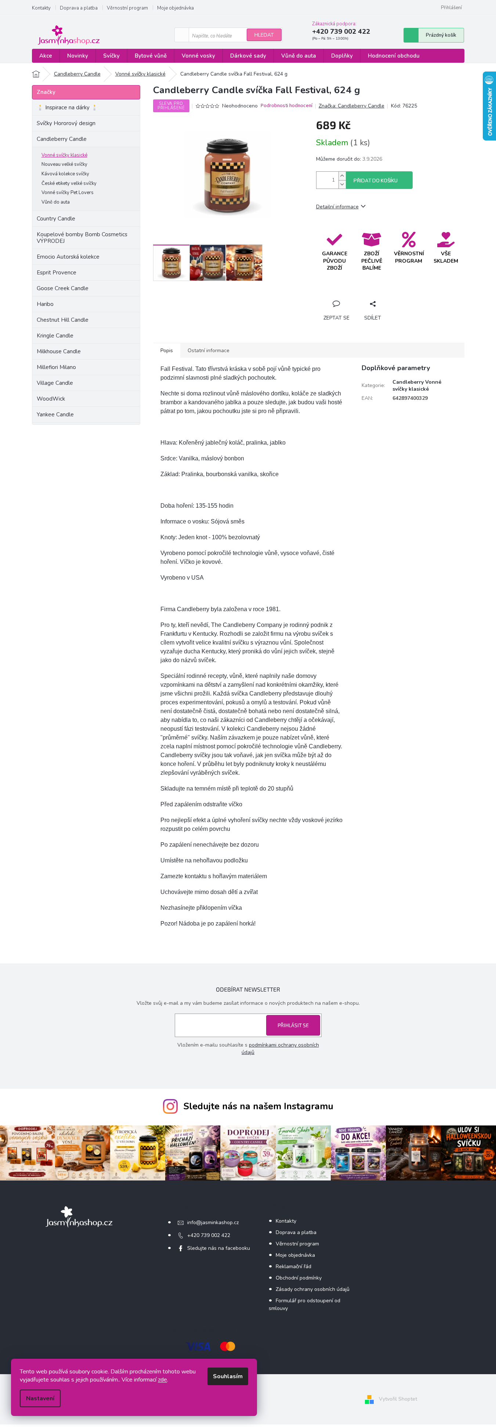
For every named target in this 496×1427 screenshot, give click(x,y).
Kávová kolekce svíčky (65, 174)
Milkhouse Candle (59, 351)
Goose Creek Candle (62, 288)
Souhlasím (228, 1376)
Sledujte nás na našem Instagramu (258, 1106)
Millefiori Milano (56, 367)
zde (162, 1380)
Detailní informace (337, 206)
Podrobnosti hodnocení (286, 105)
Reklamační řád (293, 1266)
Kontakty (41, 8)
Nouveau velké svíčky (64, 164)
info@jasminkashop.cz (213, 1222)
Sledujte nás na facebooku (218, 1248)
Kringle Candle (55, 335)
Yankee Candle (55, 414)
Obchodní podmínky (299, 1277)
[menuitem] (45, 56)
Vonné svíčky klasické (64, 155)
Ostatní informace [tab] (208, 350)
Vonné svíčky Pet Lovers (67, 192)
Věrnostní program (127, 8)
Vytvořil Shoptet (398, 1398)
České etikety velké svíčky (69, 183)
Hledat (264, 35)
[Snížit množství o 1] (342, 184)
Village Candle (55, 383)
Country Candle (56, 218)
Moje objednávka (175, 8)
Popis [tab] (166, 350)
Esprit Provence (56, 272)
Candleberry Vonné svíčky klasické (416, 386)
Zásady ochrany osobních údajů (313, 1289)
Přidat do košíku (376, 181)
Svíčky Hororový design (66, 123)
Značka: (351, 105)
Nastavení (40, 1398)
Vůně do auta (55, 202)
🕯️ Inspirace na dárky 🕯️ (67, 107)
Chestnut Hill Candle (62, 320)
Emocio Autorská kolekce (68, 256)
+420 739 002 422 (208, 1235)
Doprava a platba (79, 8)
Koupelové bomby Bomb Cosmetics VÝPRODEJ (82, 238)
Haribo (45, 304)
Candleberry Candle (62, 139)
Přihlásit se (293, 1025)
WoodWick (51, 398)
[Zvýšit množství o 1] (342, 176)
